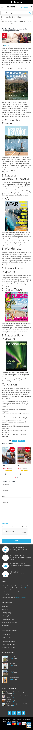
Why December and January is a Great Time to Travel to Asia (17, 704)
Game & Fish (13, 664)
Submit (15, 541)
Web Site (4, 496)
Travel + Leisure (23, 466)
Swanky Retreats (14, 678)
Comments (5, 502)
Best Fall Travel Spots (11, 700)
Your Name (5, 484)
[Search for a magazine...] (30, 13)
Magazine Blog (9, 17)
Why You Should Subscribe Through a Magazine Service (17, 692)
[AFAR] (8, 455)
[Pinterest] (23, 713)
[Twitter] (19, 713)
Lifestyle (20, 17)
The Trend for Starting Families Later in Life (17, 696)
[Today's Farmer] (5, 659)
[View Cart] (30, 7)
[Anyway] (5, 673)
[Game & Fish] (5, 666)
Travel (14, 440)
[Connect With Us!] (14, 713)
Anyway (12, 671)
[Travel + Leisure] (24, 455)
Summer (21, 440)
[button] (15, 477)
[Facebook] (9, 713)
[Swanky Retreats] (5, 680)
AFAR (5, 466)
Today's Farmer (14, 657)
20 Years (27, 588)
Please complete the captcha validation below (16, 527)
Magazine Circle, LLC (20, 597)
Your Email (5, 490)
